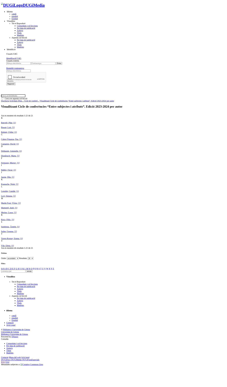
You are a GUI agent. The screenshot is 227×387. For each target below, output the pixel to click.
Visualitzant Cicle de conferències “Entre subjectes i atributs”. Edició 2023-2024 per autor (77, 101)
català (14, 14)
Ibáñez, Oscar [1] (8, 170)
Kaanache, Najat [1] (9, 184)
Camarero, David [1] (10, 144)
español (15, 16)
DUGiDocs (6, 360)
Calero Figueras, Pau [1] (11, 139)
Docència (5, 101)
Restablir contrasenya (15, 68)
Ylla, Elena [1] (7, 246)
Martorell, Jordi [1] (9, 208)
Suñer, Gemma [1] (9, 231)
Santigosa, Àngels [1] (10, 227)
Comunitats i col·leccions (27, 26)
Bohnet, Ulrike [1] (9, 132)
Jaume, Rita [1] (7, 177)
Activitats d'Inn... (16, 101)
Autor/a (20, 30)
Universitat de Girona (10, 332)
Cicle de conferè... (32, 101)
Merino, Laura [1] (8, 212)
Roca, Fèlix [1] (7, 220)
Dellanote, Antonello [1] (11, 151)
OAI (7, 362)
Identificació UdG (13, 58)
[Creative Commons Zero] (31, 364)
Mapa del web (15, 357)
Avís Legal (10, 325)
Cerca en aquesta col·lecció (15, 98)
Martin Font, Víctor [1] (11, 203)
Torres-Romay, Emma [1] (12, 238)
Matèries (20, 35)
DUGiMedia (34, 5)
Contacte (10, 323)
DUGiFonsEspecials (30, 360)
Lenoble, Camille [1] (10, 191)
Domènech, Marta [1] (10, 156)
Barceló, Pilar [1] (8, 123)
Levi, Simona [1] (8, 196)
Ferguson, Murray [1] (10, 163)
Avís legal (25, 357)
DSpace (15, 337)
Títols (19, 33)
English (15, 19)
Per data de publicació (26, 28)
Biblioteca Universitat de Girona (16, 329)
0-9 (2, 268)
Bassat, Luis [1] (8, 127)
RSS (3, 362)
